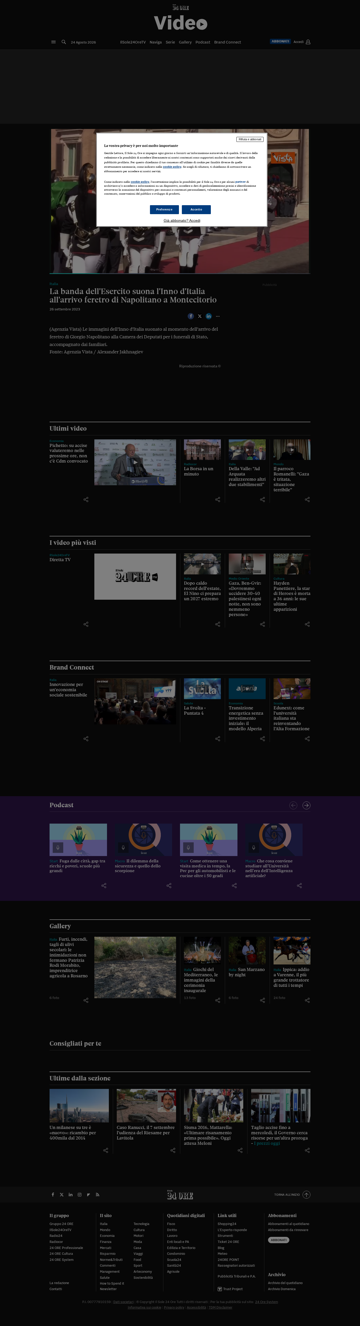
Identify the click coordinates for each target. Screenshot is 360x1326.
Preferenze (164, 209)
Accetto (196, 209)
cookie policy (172, 166)
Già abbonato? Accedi (182, 220)
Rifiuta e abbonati (250, 139)
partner (240, 181)
